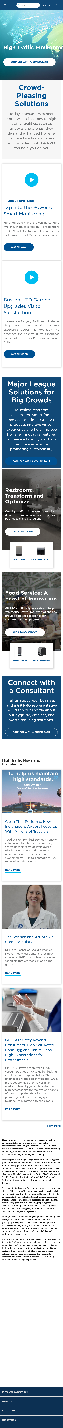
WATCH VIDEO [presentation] (19, 354)
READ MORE (13, 869)
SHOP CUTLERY (20, 660)
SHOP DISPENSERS (41, 660)
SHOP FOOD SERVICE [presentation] (24, 632)
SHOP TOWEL (19, 560)
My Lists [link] (47, 5)
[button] (4, 5)
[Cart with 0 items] (55, 5)
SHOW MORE (54, 1126)
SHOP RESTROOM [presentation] (22, 531)
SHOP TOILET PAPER (40, 560)
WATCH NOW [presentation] (18, 247)
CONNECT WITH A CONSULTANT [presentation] (29, 62)
